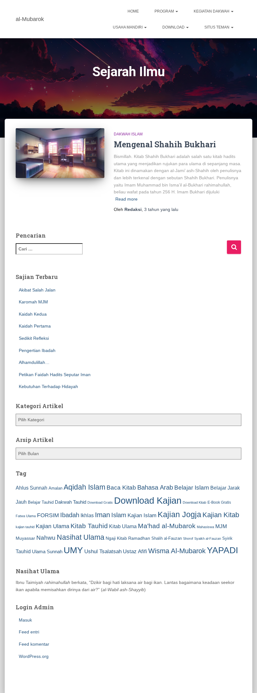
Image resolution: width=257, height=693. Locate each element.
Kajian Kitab (220, 515)
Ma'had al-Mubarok (167, 525)
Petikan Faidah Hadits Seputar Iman (55, 374)
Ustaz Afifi (135, 551)
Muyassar (25, 538)
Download (174, 27)
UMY (73, 550)
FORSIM (48, 515)
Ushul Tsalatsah (103, 551)
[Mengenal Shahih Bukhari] (60, 153)
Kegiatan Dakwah (212, 11)
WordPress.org (34, 656)
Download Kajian (147, 500)
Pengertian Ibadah (37, 350)
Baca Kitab (121, 487)
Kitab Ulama (123, 526)
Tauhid (23, 551)
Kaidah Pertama (35, 325)
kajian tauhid (25, 527)
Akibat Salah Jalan (37, 289)
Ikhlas (87, 515)
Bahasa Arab (155, 487)
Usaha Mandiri (128, 27)
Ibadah (69, 515)
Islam (118, 515)
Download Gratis (100, 502)
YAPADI (222, 550)
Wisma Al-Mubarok (177, 551)
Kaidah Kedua (33, 314)
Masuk (25, 619)
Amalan (55, 488)
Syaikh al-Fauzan (207, 538)
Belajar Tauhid (41, 502)
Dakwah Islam (128, 134)
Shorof (188, 538)
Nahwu (45, 537)
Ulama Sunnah (47, 551)
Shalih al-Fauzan (166, 538)
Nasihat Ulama (80, 537)
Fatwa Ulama (26, 516)
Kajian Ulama (52, 526)
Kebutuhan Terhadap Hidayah (48, 386)
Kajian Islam (142, 515)
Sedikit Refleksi (34, 338)
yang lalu (161, 209)
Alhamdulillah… (34, 362)
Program (165, 11)
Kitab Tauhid (89, 526)
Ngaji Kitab (116, 538)
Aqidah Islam (84, 487)
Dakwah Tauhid (70, 502)
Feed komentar (34, 644)
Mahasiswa (205, 527)
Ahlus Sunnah (31, 488)
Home (133, 11)
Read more (126, 199)
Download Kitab (194, 502)
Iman (102, 515)
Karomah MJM (33, 301)
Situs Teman (217, 27)
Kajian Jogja (179, 514)
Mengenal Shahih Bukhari (165, 144)
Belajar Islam (191, 487)
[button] (176, 11)
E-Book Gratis (219, 502)
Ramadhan (139, 538)
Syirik (227, 538)
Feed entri (29, 631)
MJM (221, 526)
